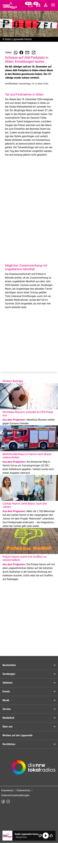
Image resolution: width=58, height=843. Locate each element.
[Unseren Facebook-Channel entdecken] (3, 801)
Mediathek (8, 717)
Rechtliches (8, 744)
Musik (5, 700)
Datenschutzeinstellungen (15, 795)
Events (6, 691)
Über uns (7, 726)
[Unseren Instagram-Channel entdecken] (8, 801)
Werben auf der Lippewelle (17, 735)
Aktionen (7, 682)
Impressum (7, 790)
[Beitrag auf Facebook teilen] (21, 52)
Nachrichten (9, 665)
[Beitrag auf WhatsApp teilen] (16, 52)
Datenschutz (23, 790)
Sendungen (8, 673)
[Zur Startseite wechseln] (9, 5)
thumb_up (51, 835)
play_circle (45, 835)
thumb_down (40, 835)
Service (6, 709)
